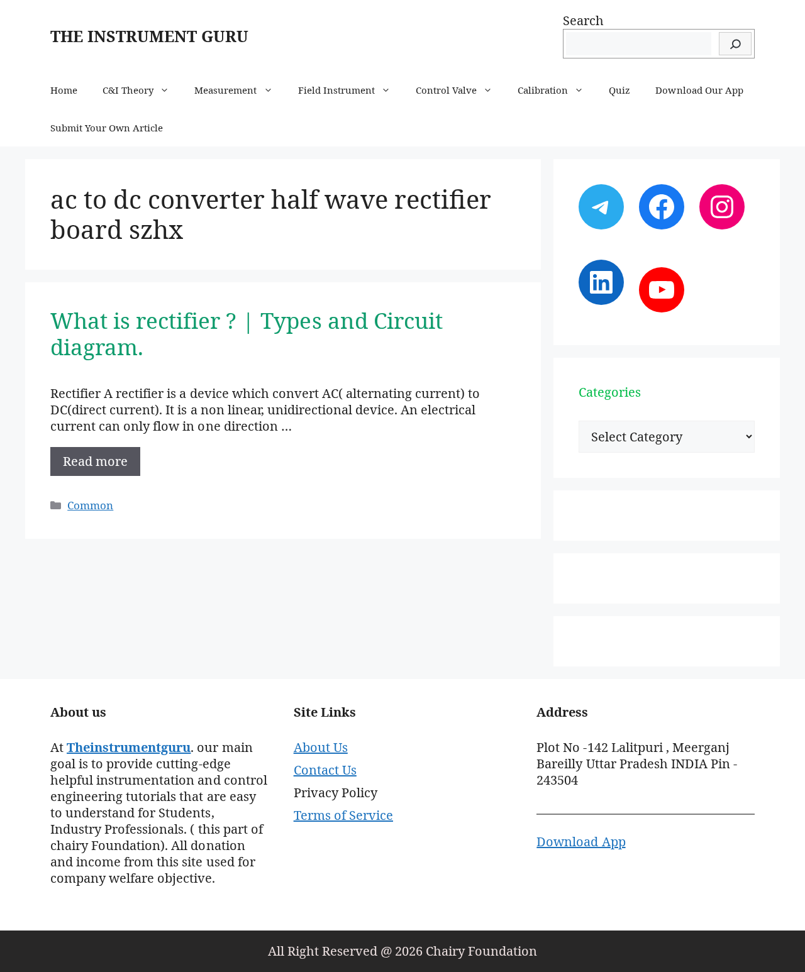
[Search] (735, 43)
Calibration (543, 90)
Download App (580, 841)
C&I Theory (128, 90)
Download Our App (699, 90)
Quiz (619, 90)
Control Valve (446, 90)
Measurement (225, 90)
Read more (95, 461)
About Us (321, 747)
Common (90, 505)
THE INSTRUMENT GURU (149, 36)
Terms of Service (343, 815)
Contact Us (325, 769)
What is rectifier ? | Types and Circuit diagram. (246, 334)
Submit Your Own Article (106, 127)
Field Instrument (336, 90)
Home (63, 90)
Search (583, 20)
